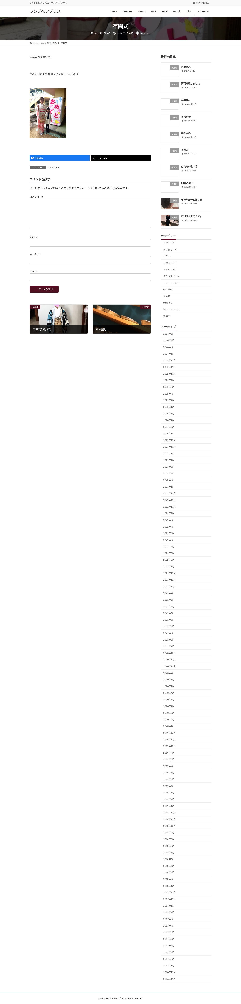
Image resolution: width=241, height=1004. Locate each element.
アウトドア (169, 242)
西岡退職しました (190, 83)
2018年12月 (169, 812)
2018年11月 (169, 819)
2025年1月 (168, 406)
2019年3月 (168, 792)
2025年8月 (168, 387)
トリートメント (171, 282)
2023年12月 (169, 440)
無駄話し (167, 302)
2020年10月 (169, 666)
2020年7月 (168, 686)
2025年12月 (169, 360)
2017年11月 (169, 899)
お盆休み (186, 66)
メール (35, 254)
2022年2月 (168, 559)
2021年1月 (168, 646)
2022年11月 (169, 500)
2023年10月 (169, 446)
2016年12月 (169, 972)
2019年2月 (168, 799)
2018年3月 (168, 872)
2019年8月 (168, 759)
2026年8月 (168, 333)
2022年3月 (168, 553)
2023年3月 (168, 480)
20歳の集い (187, 182)
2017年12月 (169, 892)
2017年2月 (168, 958)
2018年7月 (168, 845)
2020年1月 (168, 726)
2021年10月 (169, 586)
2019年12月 (169, 732)
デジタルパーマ (171, 276)
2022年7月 (168, 526)
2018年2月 (168, 879)
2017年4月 (168, 945)
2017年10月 (169, 905)
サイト (33, 271)
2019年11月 (169, 739)
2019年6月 (168, 772)
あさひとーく (170, 249)
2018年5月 (168, 859)
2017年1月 (168, 965)
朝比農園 (167, 289)
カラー (166, 256)
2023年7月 (168, 460)
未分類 (166, 296)
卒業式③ (186, 116)
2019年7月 (168, 766)
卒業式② (186, 133)
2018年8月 (168, 839)
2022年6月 (168, 533)
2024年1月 (168, 433)
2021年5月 (168, 619)
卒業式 (184, 149)
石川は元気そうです (191, 216)
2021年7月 (168, 606)
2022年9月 (168, 513)
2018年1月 (168, 885)
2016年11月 (169, 978)
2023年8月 (168, 453)
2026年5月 (168, 340)
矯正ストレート (171, 309)
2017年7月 (168, 925)
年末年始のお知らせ (191, 199)
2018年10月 (169, 825)
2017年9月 (168, 912)
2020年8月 (168, 679)
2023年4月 (168, 473)
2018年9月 (168, 832)
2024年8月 (168, 413)
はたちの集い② (189, 166)
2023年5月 (168, 466)
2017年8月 (168, 919)
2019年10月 (169, 746)
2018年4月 (168, 865)
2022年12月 (169, 493)
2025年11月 (169, 367)
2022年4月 (168, 546)
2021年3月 (168, 633)
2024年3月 (168, 426)
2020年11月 (169, 659)
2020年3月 (168, 712)
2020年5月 (168, 699)
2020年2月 (168, 719)
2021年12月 (169, 573)
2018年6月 (168, 852)
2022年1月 (168, 566)
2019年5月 (168, 779)
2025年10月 (169, 373)
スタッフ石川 (53, 167)
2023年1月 (168, 486)
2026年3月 (168, 347)
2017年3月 (168, 952)
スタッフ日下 (170, 262)
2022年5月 (168, 540)
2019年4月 (168, 786)
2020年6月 (168, 692)
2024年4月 (168, 420)
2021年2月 (168, 639)
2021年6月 (168, 613)
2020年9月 (168, 673)
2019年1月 (168, 805)
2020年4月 (168, 706)
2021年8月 (168, 599)
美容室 (166, 316)
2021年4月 (168, 626)
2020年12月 (169, 653)
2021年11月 (169, 579)
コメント (36, 196)
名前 (34, 237)
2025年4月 (168, 400)
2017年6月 (168, 932)
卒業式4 (185, 100)
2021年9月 (168, 593)
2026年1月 (168, 353)
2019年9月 (168, 752)
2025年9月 (168, 380)
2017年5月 (168, 938)
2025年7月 (168, 393)
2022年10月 (169, 506)
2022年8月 (168, 520)
